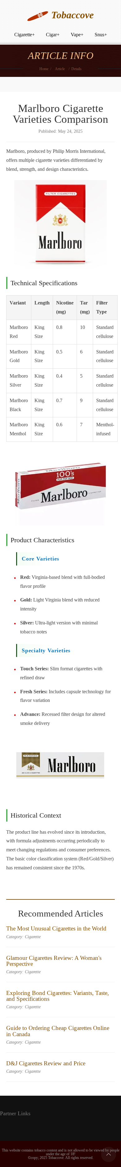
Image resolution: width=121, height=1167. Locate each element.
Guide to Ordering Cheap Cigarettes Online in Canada (57, 1031)
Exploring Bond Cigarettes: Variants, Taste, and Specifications (57, 996)
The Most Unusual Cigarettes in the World (56, 928)
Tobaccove (72, 14)
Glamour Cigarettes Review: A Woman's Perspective (53, 961)
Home (43, 69)
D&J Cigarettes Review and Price (45, 1063)
